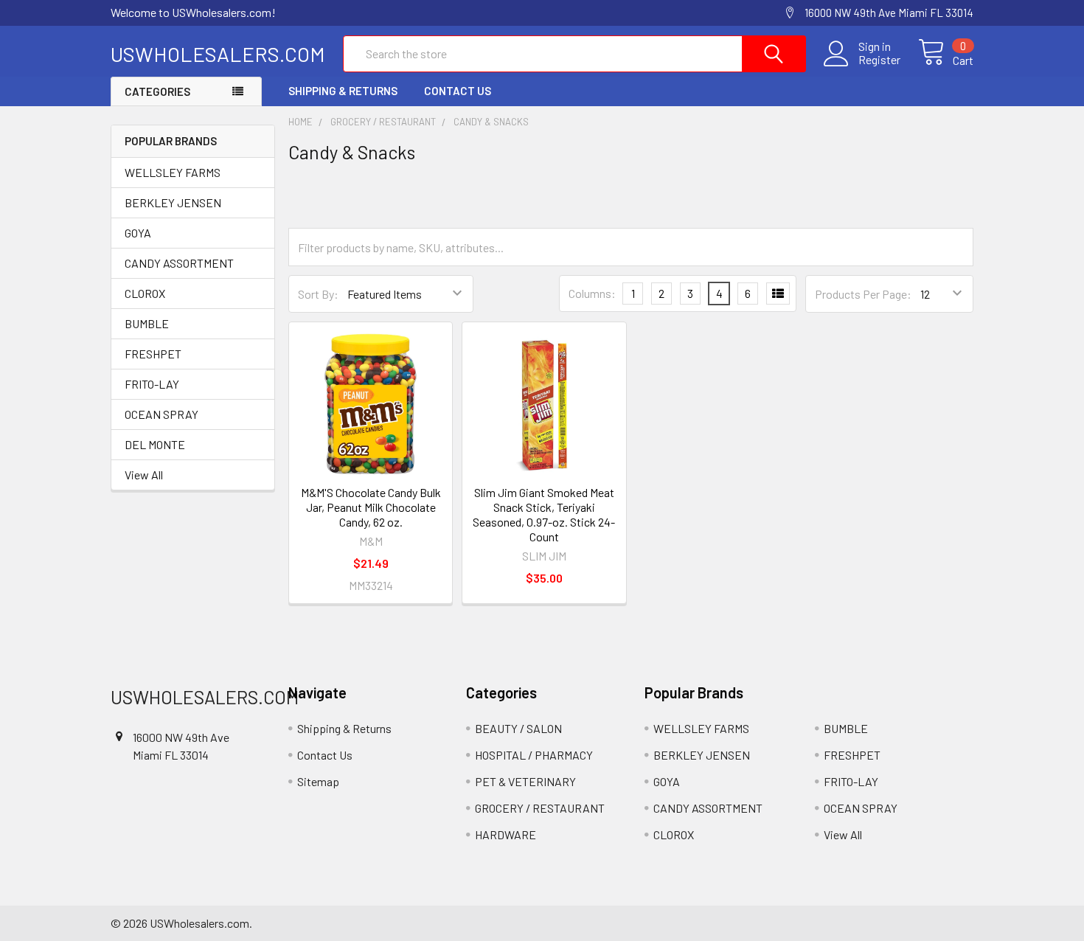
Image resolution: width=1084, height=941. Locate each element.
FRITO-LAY (152, 384)
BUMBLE (147, 323)
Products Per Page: (863, 294)
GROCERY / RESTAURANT (540, 808)
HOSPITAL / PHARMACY (534, 755)
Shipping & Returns (342, 90)
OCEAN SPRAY (161, 414)
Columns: (592, 293)
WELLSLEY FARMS (172, 172)
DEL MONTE (155, 444)
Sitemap (318, 781)
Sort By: (318, 294)
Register (879, 59)
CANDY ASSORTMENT (179, 263)
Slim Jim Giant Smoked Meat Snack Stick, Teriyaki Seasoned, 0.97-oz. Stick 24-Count (544, 514)
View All (144, 475)
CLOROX (145, 293)
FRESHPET (153, 354)
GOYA (138, 233)
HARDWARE (505, 834)
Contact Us (457, 90)
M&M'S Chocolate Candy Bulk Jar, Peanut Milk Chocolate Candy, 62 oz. (371, 507)
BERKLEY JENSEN (173, 202)
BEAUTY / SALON (518, 728)
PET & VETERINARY (525, 781)
